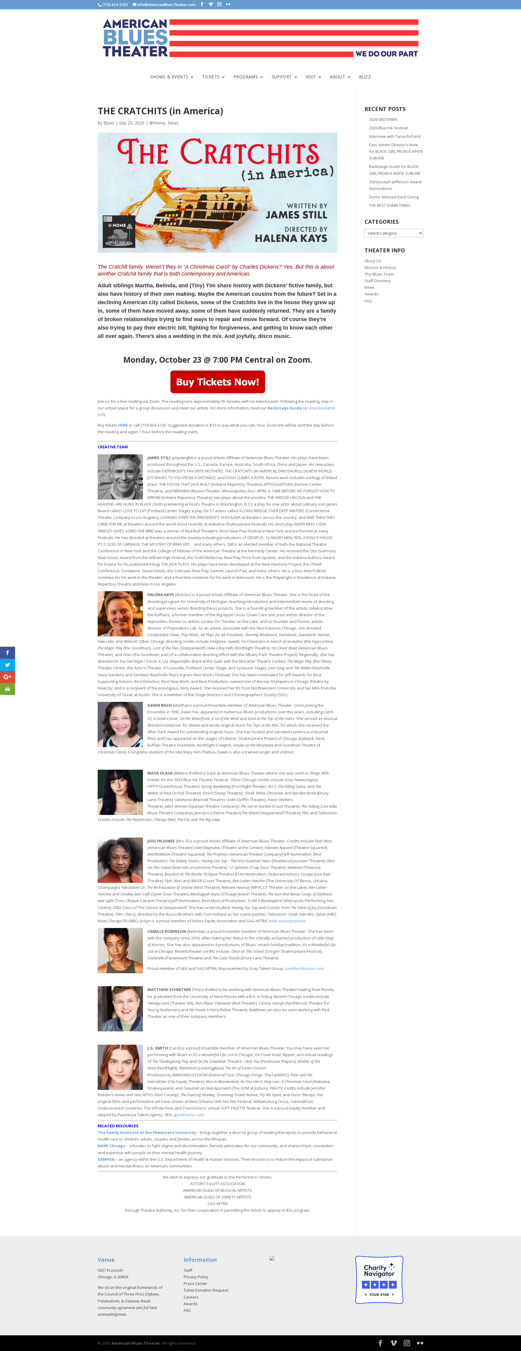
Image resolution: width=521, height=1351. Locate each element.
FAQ (368, 301)
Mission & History (380, 267)
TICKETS (211, 77)
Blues (108, 123)
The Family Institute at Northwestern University (147, 1132)
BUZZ (365, 77)
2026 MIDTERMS (383, 119)
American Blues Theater (136, 1343)
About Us (373, 261)
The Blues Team (379, 274)
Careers (191, 1297)
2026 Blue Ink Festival (388, 128)
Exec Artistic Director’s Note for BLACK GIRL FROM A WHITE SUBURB (396, 151)
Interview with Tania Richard (394, 136)
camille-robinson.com (304, 968)
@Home (157, 123)
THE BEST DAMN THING (389, 205)
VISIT (311, 77)
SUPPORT (282, 77)
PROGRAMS (245, 77)
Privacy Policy (196, 1277)
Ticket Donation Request (206, 1290)
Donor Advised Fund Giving (393, 197)
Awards (371, 294)
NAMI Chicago (111, 1145)
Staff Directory (378, 280)
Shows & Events (169, 77)
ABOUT (337, 77)
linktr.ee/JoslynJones (287, 920)
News (173, 123)
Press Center (195, 1283)
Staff (188, 1270)
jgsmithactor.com (188, 1114)
